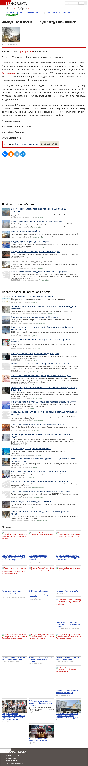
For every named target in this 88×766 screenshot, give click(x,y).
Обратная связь (11, 759)
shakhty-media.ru (11, 44)
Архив (19, 12)
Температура (9, 73)
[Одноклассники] (11, 154)
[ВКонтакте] (5, 154)
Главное (10, 12)
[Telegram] (17, 154)
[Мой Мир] (23, 154)
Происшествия (53, 12)
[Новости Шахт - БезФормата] (14, 3)
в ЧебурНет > (12, 15)
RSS (21, 763)
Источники (29, 12)
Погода (39, 12)
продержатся (26, 51)
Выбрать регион (11, 760)
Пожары (66, 12)
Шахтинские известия (26, 144)
